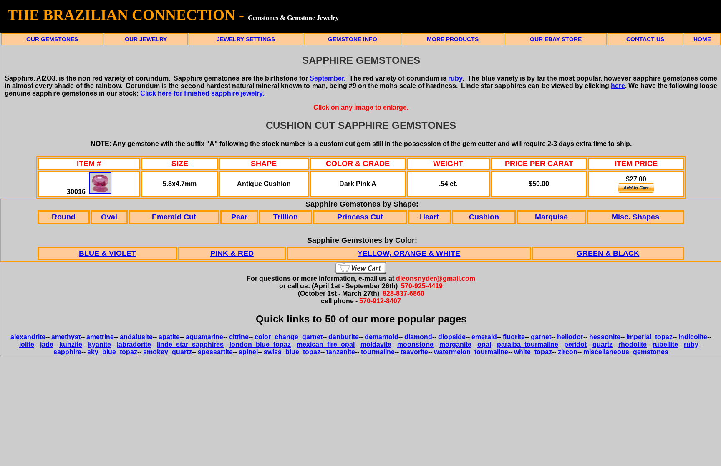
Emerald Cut (174, 217)
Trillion (285, 217)
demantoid (381, 336)
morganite (455, 344)
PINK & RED (232, 253)
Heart (429, 217)
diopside (452, 336)
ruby (454, 78)
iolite (26, 344)
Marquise (551, 217)
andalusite (136, 336)
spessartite (215, 351)
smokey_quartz (167, 351)
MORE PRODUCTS (453, 39)
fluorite (514, 336)
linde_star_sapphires (190, 344)
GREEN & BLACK (608, 253)
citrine (239, 336)
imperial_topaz (649, 336)
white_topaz (533, 351)
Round (64, 217)
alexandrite (27, 336)
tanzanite (340, 351)
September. (327, 78)
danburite (343, 336)
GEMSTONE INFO (352, 39)
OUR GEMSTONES (52, 39)
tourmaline (378, 351)
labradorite (134, 344)
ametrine (100, 336)
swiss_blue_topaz (292, 351)
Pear (239, 217)
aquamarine (204, 336)
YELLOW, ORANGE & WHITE (409, 253)
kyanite (99, 344)
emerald (484, 336)
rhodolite (632, 344)
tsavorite (414, 351)
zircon (567, 351)
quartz (602, 344)
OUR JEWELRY (146, 39)
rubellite (665, 344)
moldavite (375, 344)
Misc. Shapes (635, 217)
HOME (702, 39)
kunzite (70, 344)
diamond (418, 336)
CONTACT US (645, 39)
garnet (541, 336)
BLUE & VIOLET (107, 253)
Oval (109, 217)
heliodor (570, 336)
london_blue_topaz (260, 344)
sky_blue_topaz (112, 351)
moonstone (415, 344)
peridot (575, 344)
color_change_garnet (289, 336)
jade (46, 344)
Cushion (484, 217)
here (618, 85)
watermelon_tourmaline (471, 351)
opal (484, 344)
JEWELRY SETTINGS (246, 39)
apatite (169, 336)
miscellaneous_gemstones (625, 351)
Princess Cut (360, 217)
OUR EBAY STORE (556, 39)
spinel (248, 351)
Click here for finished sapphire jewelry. (202, 93)
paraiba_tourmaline (527, 344)
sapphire (67, 351)
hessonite (604, 336)
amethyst (66, 336)
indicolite (692, 336)
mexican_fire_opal (326, 344)
